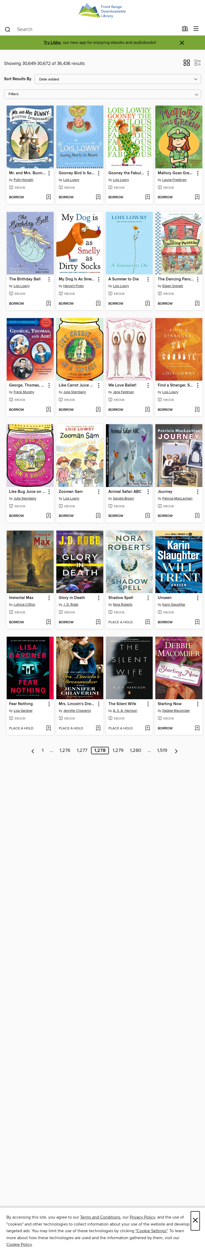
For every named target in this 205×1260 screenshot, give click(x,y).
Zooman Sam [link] (70, 491)
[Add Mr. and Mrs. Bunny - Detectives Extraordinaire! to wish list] (48, 197)
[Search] (7, 29)
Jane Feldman (123, 392)
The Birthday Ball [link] (25, 279)
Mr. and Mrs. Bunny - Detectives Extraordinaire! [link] (27, 173)
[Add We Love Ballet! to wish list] (147, 410)
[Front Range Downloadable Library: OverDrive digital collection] (102, 11)
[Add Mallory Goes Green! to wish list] (197, 197)
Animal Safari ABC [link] (124, 491)
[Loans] (185, 30)
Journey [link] (165, 491)
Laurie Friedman (174, 180)
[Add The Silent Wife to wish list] (147, 728)
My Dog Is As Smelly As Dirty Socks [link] (77, 279)
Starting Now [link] (170, 704)
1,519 (162, 750)
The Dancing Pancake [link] (176, 279)
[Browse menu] (196, 29)
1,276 (65, 750)
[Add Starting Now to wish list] (197, 728)
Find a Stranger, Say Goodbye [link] (176, 385)
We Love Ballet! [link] (122, 385)
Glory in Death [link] (72, 598)
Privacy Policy (142, 1217)
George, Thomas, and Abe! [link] (27, 385)
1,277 (82, 750)
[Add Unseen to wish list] (197, 622)
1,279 (118, 750)
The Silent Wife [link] (122, 704)
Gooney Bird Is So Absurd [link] (77, 173)
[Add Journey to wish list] (197, 516)
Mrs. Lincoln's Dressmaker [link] (77, 704)
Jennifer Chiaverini (77, 711)
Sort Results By (17, 79)
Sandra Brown (123, 498)
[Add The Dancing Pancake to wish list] (197, 303)
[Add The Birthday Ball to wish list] (48, 303)
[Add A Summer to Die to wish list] (147, 303)
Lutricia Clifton (24, 604)
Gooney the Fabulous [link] (126, 173)
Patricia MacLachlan (177, 498)
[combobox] (91, 29)
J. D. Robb (70, 604)
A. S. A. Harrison (125, 711)
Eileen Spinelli (172, 286)
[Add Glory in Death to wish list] (98, 622)
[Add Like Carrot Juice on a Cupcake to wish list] (98, 410)
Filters (14, 94)
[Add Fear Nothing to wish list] (48, 728)
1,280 (135, 750)
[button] (186, 64)
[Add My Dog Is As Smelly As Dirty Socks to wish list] (98, 303)
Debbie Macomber (176, 711)
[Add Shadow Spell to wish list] (147, 622)
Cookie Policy (19, 1244)
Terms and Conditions (100, 1217)
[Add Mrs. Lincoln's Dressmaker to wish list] (98, 728)
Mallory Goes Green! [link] (176, 173)
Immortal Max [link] (21, 598)
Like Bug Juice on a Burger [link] (27, 491)
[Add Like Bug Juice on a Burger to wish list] (48, 516)
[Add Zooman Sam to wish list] (98, 516)
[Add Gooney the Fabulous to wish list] (147, 197)
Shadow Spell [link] (120, 598)
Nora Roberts (122, 604)
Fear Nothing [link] (21, 704)
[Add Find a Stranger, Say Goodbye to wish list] (197, 410)
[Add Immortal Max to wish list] (48, 622)
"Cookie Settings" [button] (151, 1231)
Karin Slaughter (173, 604)
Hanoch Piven (73, 286)
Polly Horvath (23, 180)
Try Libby (52, 42)
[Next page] (176, 750)
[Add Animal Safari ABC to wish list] (147, 516)
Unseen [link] (165, 598)
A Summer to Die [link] (123, 279)
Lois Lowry (71, 180)
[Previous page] (33, 750)
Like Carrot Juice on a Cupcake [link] (77, 385)
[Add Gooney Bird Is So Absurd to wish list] (98, 197)
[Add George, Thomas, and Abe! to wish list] (48, 410)
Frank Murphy (24, 392)
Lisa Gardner (23, 711)
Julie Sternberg (74, 392)
